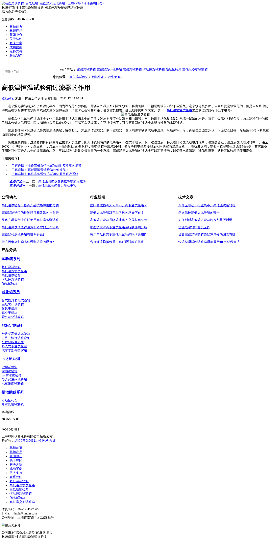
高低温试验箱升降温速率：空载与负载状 (118, 220)
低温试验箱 (174, 69)
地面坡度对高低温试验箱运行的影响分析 (118, 227)
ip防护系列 (11, 359)
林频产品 (16, 30)
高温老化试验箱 (13, 304)
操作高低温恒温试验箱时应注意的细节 (47, 165)
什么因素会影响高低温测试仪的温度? (28, 242)
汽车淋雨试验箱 (13, 383)
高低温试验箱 (132, 69)
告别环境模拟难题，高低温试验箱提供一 (118, 242)
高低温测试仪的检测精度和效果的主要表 (30, 212)
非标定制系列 (13, 325)
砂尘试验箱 (9, 367)
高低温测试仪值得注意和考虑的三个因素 (30, 227)
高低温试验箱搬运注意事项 (57, 185)
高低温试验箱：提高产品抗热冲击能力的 (30, 205)
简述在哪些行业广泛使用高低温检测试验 (30, 220)
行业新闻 (114, 77)
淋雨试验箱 (9, 371)
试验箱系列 (11, 259)
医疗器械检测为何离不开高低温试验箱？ (118, 205)
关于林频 (16, 39)
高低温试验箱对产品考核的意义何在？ (117, 212)
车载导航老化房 (13, 342)
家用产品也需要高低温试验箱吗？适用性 (118, 234)
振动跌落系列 (13, 392)
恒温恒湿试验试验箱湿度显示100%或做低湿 (209, 242)
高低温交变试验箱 (195, 69)
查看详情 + (18, 181)
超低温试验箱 (86, 69)
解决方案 (16, 43)
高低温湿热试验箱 (109, 69)
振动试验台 (9, 400)
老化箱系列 (11, 292)
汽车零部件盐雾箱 (14, 350)
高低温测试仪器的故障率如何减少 (62, 181)
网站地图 (48, 440)
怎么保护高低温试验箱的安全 (199, 212)
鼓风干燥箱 (9, 308)
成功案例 (16, 47)
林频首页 (16, 26)
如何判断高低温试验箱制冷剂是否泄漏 (205, 220)
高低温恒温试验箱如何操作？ (40, 169)
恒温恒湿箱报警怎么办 (194, 227)
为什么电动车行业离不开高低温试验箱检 (206, 205)
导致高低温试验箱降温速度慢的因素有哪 (206, 234)
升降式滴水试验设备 (16, 338)
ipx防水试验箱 (11, 375)
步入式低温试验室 (14, 346)
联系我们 (16, 55)
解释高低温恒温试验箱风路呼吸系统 (45, 174)
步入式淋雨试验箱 (14, 379)
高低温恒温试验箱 (179, 110)
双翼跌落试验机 (13, 404)
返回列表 (8, 98)
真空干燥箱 (9, 312)
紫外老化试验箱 (13, 317)
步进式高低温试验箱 (16, 333)
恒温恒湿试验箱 (154, 69)
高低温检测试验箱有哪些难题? (23, 234)
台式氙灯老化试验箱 (16, 300)
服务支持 (16, 51)
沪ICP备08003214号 (28, 440)
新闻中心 (16, 34)
